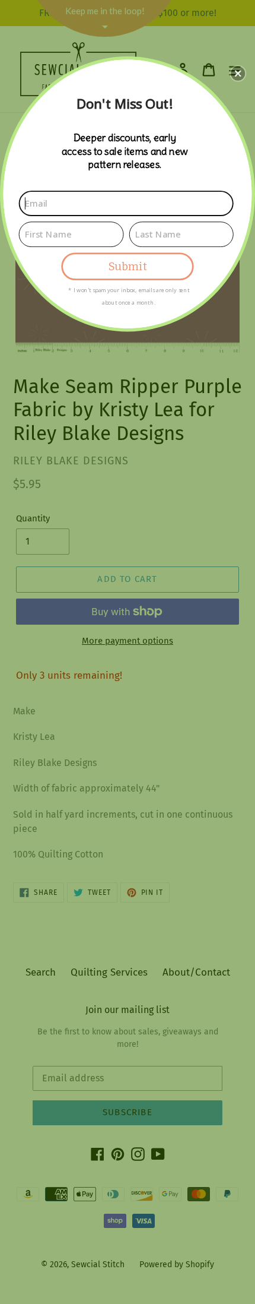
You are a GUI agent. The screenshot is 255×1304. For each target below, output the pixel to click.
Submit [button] (127, 266)
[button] (238, 73)
